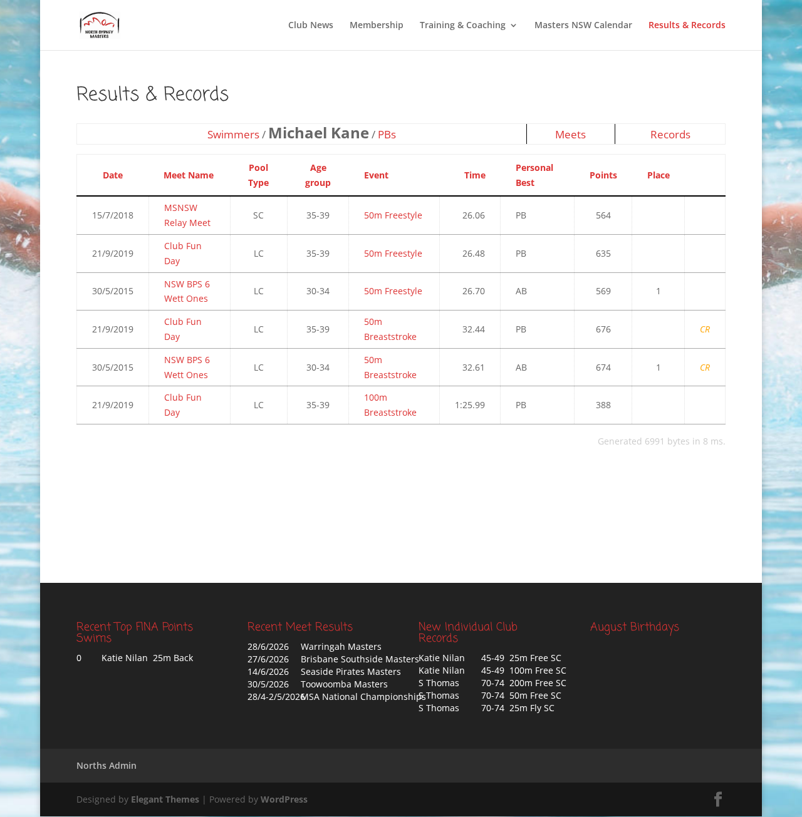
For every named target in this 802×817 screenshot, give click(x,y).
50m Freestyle (393, 215)
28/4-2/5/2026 (276, 696)
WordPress (284, 799)
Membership (377, 26)
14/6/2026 (268, 671)
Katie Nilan (442, 658)
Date (113, 175)
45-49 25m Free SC (521, 658)
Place (658, 175)
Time (475, 175)
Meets (570, 134)
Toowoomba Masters (344, 684)
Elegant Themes (165, 799)
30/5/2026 (268, 684)
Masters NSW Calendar (583, 26)
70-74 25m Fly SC (518, 708)
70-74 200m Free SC (523, 683)
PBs (387, 134)
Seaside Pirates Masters (351, 671)
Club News (310, 26)
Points (603, 175)
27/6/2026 (268, 659)
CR (705, 329)
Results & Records (687, 26)
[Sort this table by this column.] (701, 175)
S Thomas (439, 683)
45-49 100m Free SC (523, 670)
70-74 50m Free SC (521, 695)
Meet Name (189, 175)
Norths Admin (106, 765)
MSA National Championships (363, 696)
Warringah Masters (341, 646)
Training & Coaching (463, 26)
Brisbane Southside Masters (360, 659)
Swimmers (233, 134)
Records (670, 134)
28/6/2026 (268, 646)
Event (376, 175)
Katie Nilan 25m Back (147, 658)
